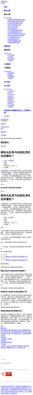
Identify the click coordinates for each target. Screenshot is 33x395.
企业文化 (10, 96)
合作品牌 (10, 106)
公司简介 (10, 92)
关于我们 (7, 82)
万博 (25, 391)
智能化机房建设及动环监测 (15, 35)
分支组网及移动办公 (13, 39)
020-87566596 (5, 119)
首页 (5, 7)
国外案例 (10, 78)
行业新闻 (10, 60)
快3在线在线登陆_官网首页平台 (19, 388)
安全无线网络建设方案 (14, 32)
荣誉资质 (10, 99)
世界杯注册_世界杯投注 (8, 386)
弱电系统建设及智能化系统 (15, 21)
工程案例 (7, 64)
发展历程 (10, 103)
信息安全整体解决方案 (14, 25)
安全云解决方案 (12, 28)
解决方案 (7, 10)
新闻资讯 (7, 46)
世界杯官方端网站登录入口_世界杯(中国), (13, 347)
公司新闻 (10, 57)
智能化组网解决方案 (13, 42)
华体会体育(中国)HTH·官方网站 (13, 391)
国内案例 (10, 74)
